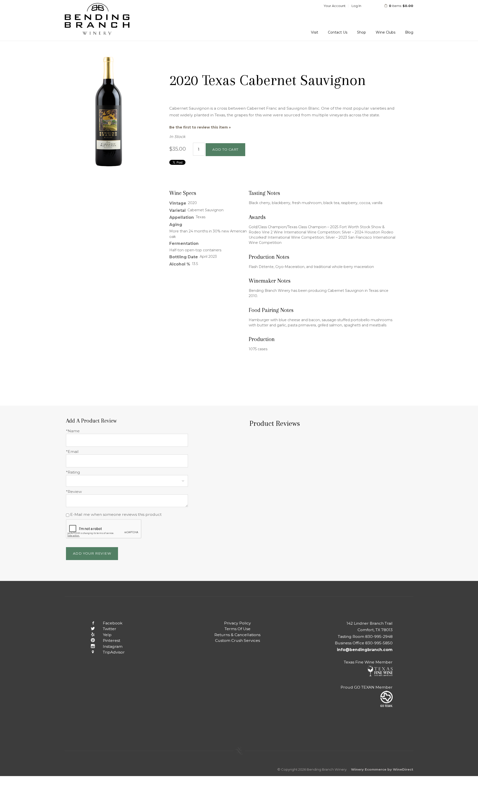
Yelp (107, 634)
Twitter (109, 628)
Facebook (112, 623)
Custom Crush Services (237, 640)
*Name (73, 431)
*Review (74, 491)
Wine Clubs (385, 32)
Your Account (335, 6)
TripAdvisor (114, 652)
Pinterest (111, 640)
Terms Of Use (237, 628)
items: (401, 6)
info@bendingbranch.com (365, 649)
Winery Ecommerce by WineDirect (382, 769)
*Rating (73, 472)
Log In (356, 6)
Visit (314, 32)
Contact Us (337, 32)
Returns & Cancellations (237, 634)
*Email (72, 451)
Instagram (112, 646)
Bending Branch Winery (97, 20)
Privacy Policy (237, 623)
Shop (361, 32)
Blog (409, 32)
